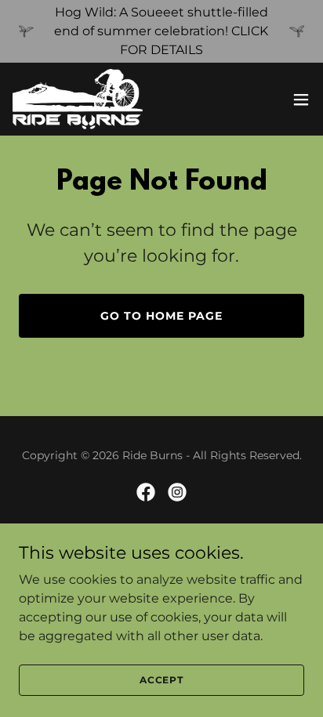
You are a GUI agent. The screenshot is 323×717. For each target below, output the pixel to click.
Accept (161, 680)
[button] (301, 99)
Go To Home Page (161, 316)
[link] (78, 99)
